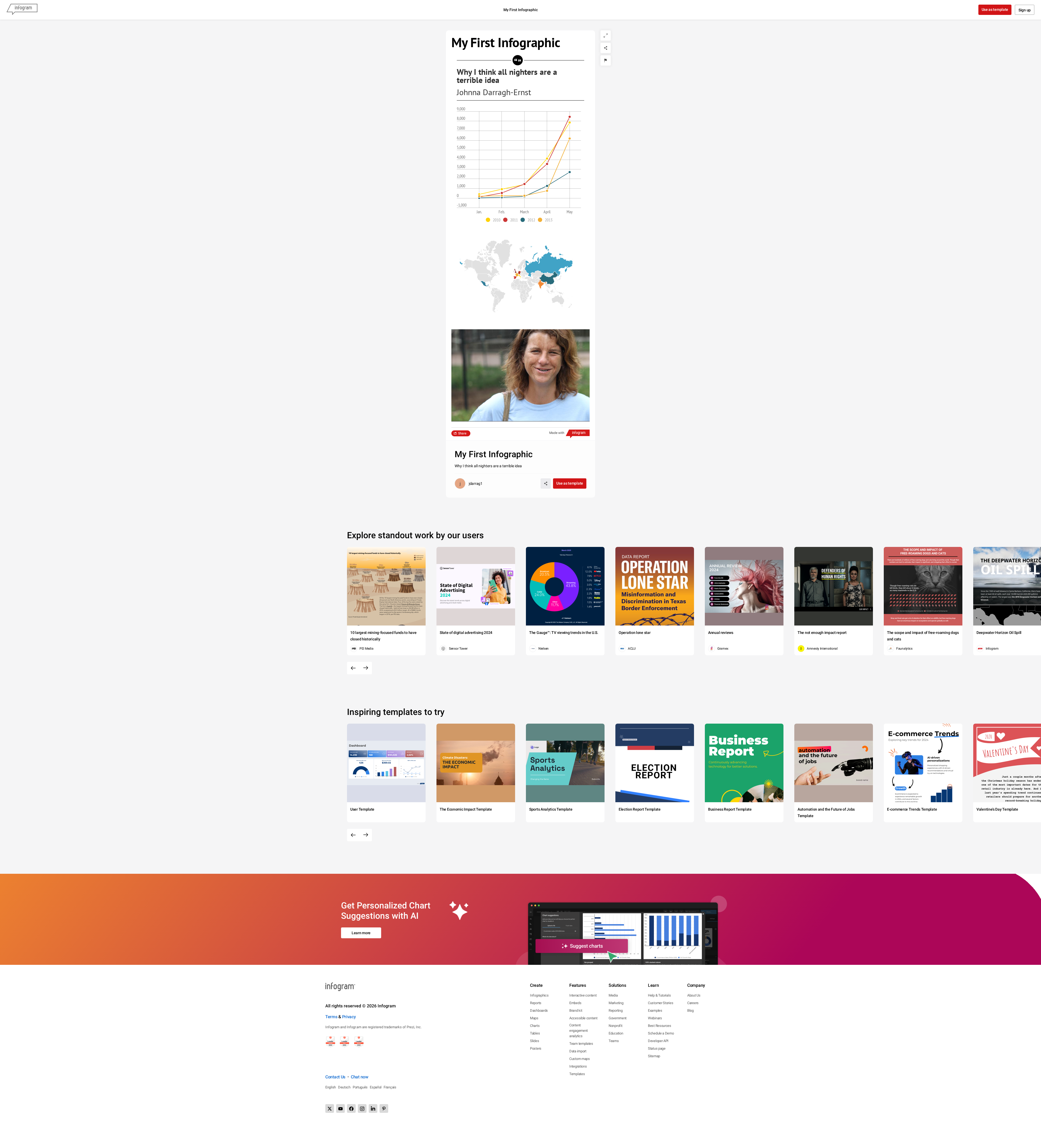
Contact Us (335, 1076)
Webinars (655, 1018)
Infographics (539, 995)
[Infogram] (22, 10)
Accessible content (583, 1018)
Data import (577, 1051)
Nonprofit (615, 1026)
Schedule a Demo (661, 1033)
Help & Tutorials (659, 995)
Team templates (581, 1044)
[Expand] (605, 35)
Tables (535, 1033)
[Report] (605, 60)
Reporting (615, 1010)
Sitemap (654, 1056)
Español (375, 1087)
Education (616, 1033)
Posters (535, 1048)
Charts (534, 1026)
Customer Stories (660, 1003)
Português (360, 1087)
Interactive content (582, 995)
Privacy (349, 1016)
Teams (614, 1041)
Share (462, 433)
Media (613, 995)
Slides (534, 1041)
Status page (657, 1048)
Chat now (359, 1076)
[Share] (605, 48)
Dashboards (539, 1010)
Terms (331, 1016)
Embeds (575, 1003)
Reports (535, 1003)
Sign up (1024, 10)
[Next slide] (366, 668)
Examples (655, 1010)
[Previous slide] (353, 668)
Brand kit (575, 1010)
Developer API (658, 1041)
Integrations (578, 1066)
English (330, 1087)
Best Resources (659, 1026)
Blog (690, 1010)
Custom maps (579, 1059)
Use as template (995, 9)
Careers (693, 1003)
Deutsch (344, 1087)
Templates (577, 1074)
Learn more (361, 933)
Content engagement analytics (578, 1030)
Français (390, 1087)
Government (617, 1018)
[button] (494, 220)
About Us (694, 995)
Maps (534, 1018)
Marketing (616, 1003)
